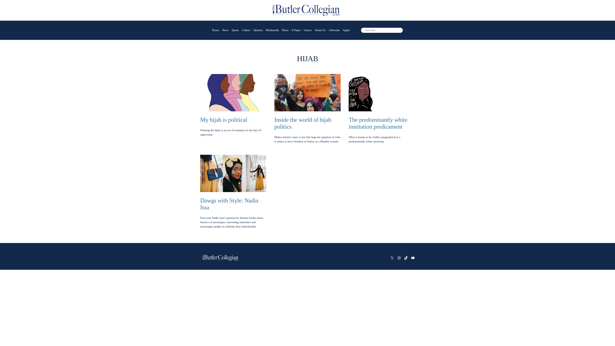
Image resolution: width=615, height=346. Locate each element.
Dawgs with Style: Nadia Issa (229, 204)
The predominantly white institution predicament (378, 123)
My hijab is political (223, 119)
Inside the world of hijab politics (302, 123)
